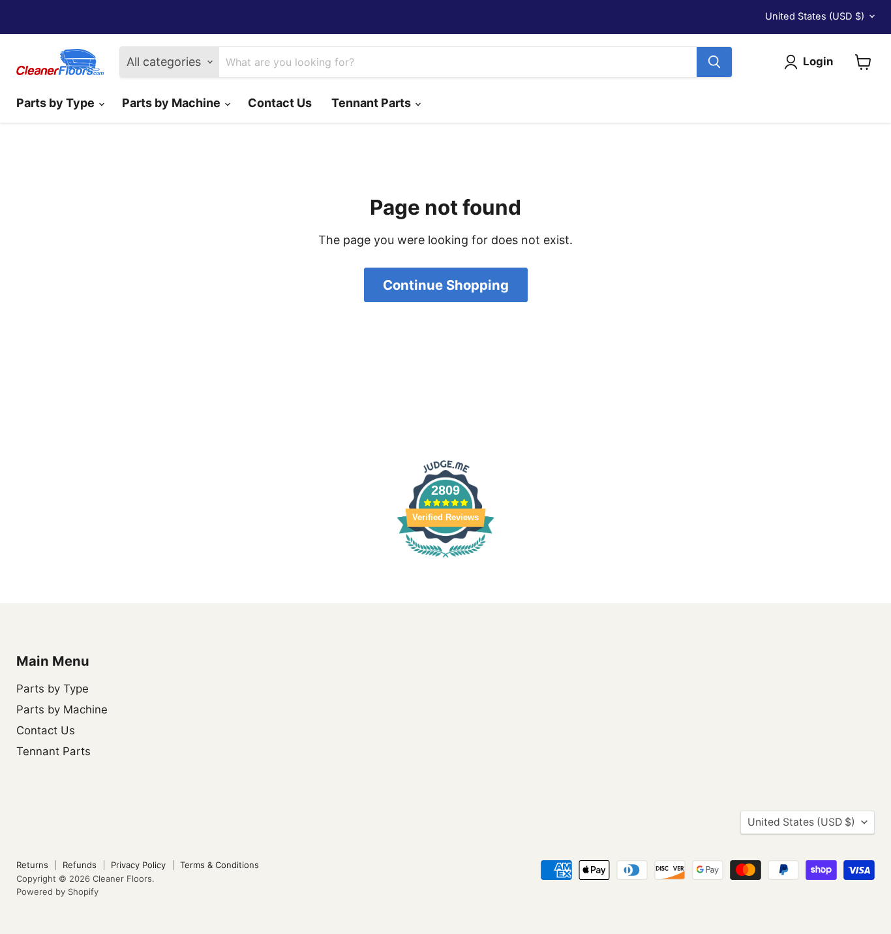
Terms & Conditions (219, 865)
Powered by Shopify (57, 891)
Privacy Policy (138, 865)
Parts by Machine (172, 103)
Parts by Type (56, 103)
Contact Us (280, 103)
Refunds (80, 865)
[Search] (714, 62)
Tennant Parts (372, 103)
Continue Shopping (446, 285)
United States (814, 16)
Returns (32, 865)
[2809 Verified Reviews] (445, 559)
